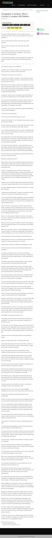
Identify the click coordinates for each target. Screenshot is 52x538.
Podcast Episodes (32, 5)
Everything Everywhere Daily (8, 522)
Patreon (9, 27)
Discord (12, 27)
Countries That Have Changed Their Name (11, 524)
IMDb (20, 27)
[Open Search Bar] (48, 5)
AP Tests (42, 5)
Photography (21, 5)
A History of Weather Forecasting (9, 523)
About (13, 5)
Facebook (16, 27)
